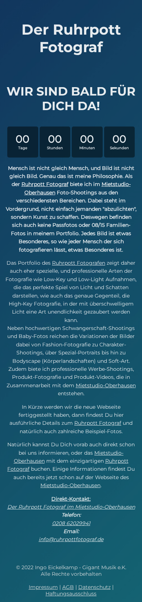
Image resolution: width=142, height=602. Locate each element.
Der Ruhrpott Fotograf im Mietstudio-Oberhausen (71, 507)
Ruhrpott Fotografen (78, 263)
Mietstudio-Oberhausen (106, 385)
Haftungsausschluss (71, 593)
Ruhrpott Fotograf (44, 184)
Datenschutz (94, 587)
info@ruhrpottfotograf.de (71, 539)
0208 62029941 (71, 523)
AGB (68, 587)
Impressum (43, 587)
